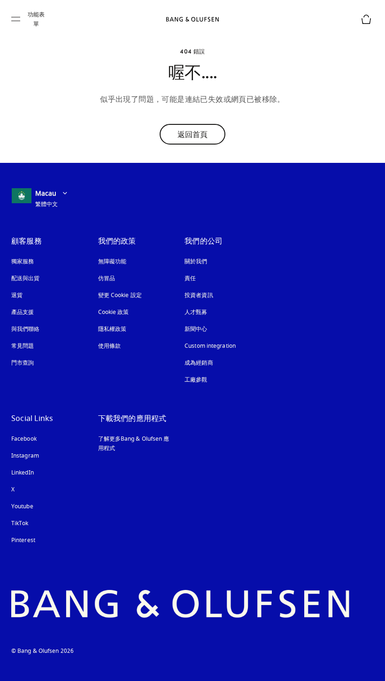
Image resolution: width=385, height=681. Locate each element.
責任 (190, 278)
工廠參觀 (196, 379)
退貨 (17, 295)
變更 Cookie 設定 (120, 295)
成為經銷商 (199, 363)
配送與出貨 (25, 278)
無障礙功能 (112, 261)
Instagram (25, 455)
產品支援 (22, 312)
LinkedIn (22, 472)
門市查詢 (22, 363)
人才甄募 (196, 312)
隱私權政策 (112, 329)
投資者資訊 (199, 295)
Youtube (22, 506)
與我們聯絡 (25, 329)
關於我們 (196, 261)
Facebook (24, 439)
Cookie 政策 (113, 312)
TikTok (20, 523)
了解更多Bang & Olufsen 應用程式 (133, 443)
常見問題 (22, 346)
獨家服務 (22, 261)
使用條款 (109, 346)
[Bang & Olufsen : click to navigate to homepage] (192, 19)
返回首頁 (192, 134)
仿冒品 (107, 278)
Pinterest (23, 540)
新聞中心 (196, 329)
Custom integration (210, 346)
